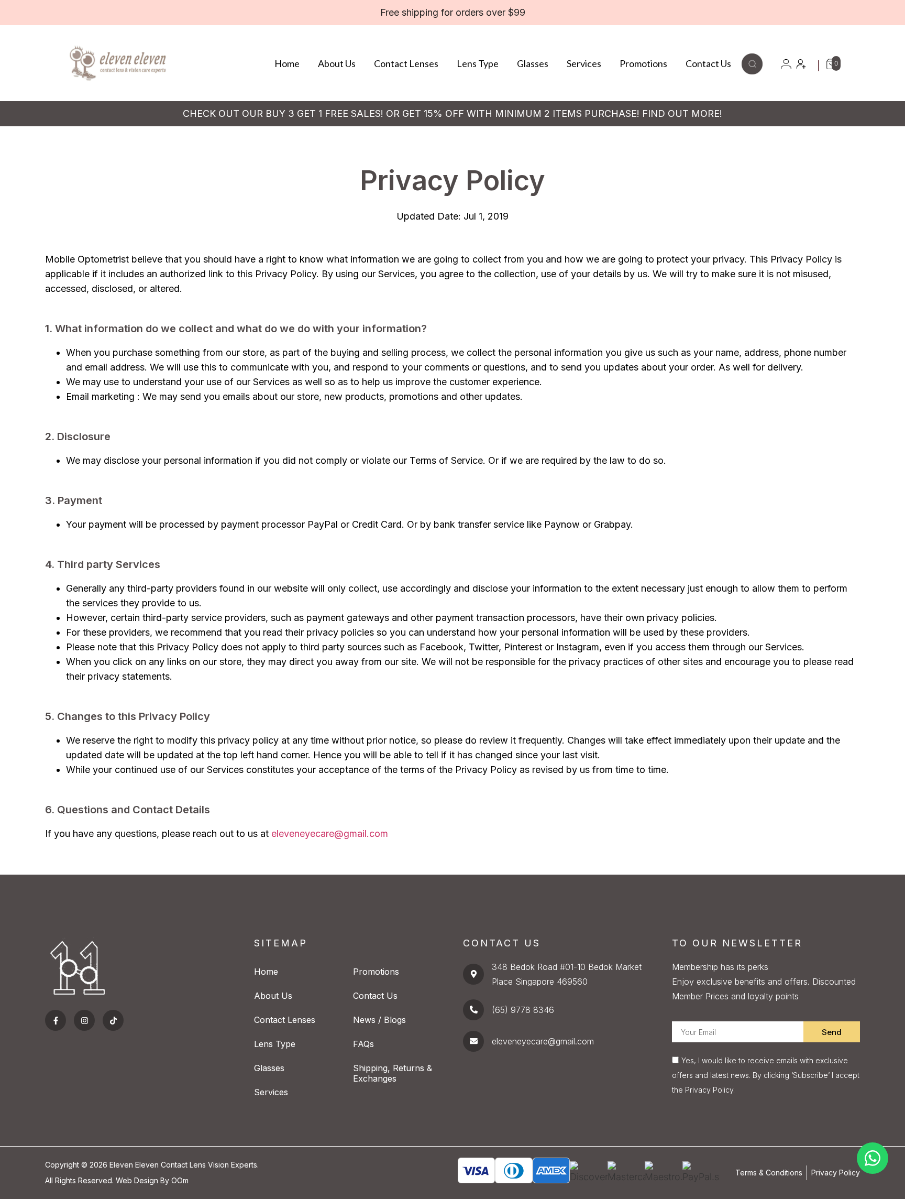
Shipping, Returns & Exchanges (392, 1073)
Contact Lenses (406, 63)
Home (287, 63)
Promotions (643, 63)
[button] (752, 71)
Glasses (532, 63)
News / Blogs (379, 1020)
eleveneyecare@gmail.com (329, 833)
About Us (337, 63)
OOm (180, 1180)
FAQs (363, 1044)
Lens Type (478, 63)
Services (584, 63)
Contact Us (708, 63)
